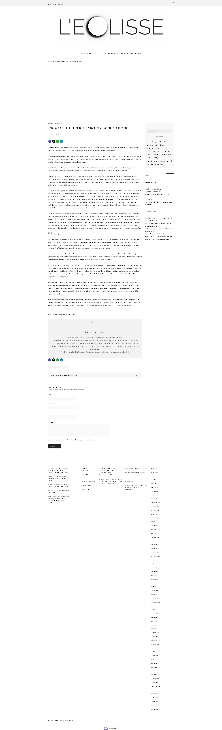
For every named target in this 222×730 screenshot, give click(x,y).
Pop (155, 161)
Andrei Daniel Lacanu (56, 135)
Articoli (50, 2)
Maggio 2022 (154, 663)
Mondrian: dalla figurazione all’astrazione (64, 375)
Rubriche (56, 2)
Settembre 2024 (155, 556)
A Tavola (162, 142)
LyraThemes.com (69, 720)
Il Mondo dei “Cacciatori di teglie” (154, 189)
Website (50, 413)
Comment (50, 422)
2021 (137, 375)
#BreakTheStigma (152, 142)
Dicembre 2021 (155, 682)
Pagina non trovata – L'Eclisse (153, 236)
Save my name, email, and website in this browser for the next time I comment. (73, 440)
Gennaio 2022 (155, 678)
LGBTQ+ (156, 158)
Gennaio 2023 (155, 632)
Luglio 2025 (154, 518)
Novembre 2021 (155, 686)
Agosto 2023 (154, 606)
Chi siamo (63, 2)
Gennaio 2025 (155, 541)
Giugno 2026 (154, 476)
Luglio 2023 (154, 609)
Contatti (69, 2)
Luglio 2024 (154, 564)
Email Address (52, 404)
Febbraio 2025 (155, 537)
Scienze (150, 164)
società (64, 367)
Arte (156, 145)
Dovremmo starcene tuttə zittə (153, 191)
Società (157, 164)
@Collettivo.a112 (84, 179)
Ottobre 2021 (155, 690)
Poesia (150, 161)
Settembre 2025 (155, 510)
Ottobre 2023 (155, 598)
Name (49, 395)
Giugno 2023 (154, 613)
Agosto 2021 (154, 697)
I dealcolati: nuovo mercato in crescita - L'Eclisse (158, 223)
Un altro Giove (148, 199)
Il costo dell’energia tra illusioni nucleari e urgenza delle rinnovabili (136, 488)
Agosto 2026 (154, 468)
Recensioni (162, 161)
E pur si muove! (167, 234)
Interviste (50, 123)
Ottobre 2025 (155, 506)
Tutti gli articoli (93, 54)
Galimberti (92, 242)
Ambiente (150, 145)
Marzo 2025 (154, 533)
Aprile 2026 (154, 483)
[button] (49, 141)
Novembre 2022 (155, 640)
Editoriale (150, 148)
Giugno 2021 (154, 705)
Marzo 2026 (154, 487)
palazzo (109, 156)
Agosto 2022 (154, 651)
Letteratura (155, 155)
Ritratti (169, 161)
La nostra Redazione (80, 2)
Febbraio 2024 (155, 583)
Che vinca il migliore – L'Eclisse (153, 234)
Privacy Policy (52, 4)
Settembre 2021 (155, 694)
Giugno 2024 (154, 567)
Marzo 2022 (154, 671)
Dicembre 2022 (155, 636)
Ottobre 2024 (155, 552)
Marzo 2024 (154, 579)
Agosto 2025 (154, 514)
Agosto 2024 (154, 560)
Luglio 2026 (154, 472)
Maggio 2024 (154, 571)
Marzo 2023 (154, 625)
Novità (169, 158)
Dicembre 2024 (155, 544)
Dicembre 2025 (155, 499)
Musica (163, 158)
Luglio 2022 (154, 655)
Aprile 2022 (154, 667)
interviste (51, 367)
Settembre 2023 (155, 602)
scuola (58, 367)
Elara (49, 720)
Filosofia (157, 148)
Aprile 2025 (154, 529)
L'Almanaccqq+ (151, 151)
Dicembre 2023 (155, 590)
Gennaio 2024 (155, 586)
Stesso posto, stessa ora (162, 221)
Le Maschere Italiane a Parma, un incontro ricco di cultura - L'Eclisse (58, 470)
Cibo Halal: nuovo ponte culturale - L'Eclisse (156, 229)
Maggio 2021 (154, 709)
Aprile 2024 (154, 575)
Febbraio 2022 (155, 674)
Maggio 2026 (154, 479)
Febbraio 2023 (155, 629)
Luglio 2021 (154, 701)
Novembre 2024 (155, 548)
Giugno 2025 (154, 521)
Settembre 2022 (155, 648)
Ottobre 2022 (155, 644)
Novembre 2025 (155, 502)
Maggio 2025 (154, 525)
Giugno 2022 (154, 659)
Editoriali (60, 4)
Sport (163, 164)
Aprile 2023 (154, 621)
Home (83, 54)
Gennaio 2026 (155, 495)
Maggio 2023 (154, 617)
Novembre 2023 (155, 594)
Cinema (161, 145)
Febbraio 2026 (155, 491)
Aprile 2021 (154, 713)
